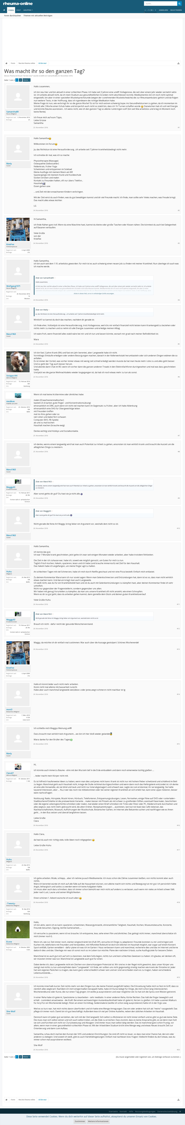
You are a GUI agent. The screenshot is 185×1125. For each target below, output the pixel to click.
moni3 (9, 709)
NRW (28, 412)
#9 (179, 498)
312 (29, 252)
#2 (179, 210)
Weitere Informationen (98, 1121)
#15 (178, 744)
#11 (178, 604)
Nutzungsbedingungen (145, 1111)
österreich (26, 720)
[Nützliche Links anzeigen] (178, 63)
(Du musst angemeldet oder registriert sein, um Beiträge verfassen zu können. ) (148, 1057)
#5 (179, 344)
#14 (178, 694)
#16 (178, 825)
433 (29, 384)
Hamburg (27, 386)
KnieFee (10, 244)
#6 (179, 377)
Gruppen (27, 10)
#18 (178, 902)
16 (29, 296)
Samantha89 (52, 76)
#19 (178, 977)
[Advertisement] (92, 41)
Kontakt (123, 1111)
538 (29, 409)
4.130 (28, 717)
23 (29, 120)
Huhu (9, 571)
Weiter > (26, 80)
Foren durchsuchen (12, 15)
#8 (179, 452)
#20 (178, 1050)
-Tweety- (11, 903)
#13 (178, 649)
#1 (179, 127)
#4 (179, 300)
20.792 (28, 495)
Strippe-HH (11, 375)
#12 (178, 629)
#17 (178, 850)
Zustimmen (80, 1121)
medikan (10, 401)
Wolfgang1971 (13, 286)
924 (29, 911)
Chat (18, 10)
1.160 (28, 781)
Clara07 (10, 773)
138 (29, 579)
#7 (179, 436)
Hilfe (131, 1111)
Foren (11, 10)
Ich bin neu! (28, 76)
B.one (9, 941)
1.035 (28, 950)
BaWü (28, 582)
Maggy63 (10, 487)
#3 (179, 243)
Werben (27, 298)
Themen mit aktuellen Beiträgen (37, 15)
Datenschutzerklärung (167, 1111)
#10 (178, 528)
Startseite (113, 1111)
